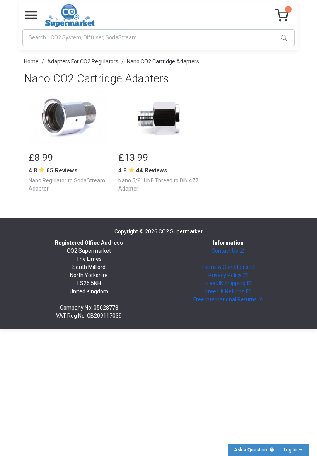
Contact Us (225, 251)
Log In (291, 450)
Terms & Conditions (225, 267)
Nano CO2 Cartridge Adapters (163, 61)
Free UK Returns (225, 291)
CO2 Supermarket (180, 231)
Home (31, 61)
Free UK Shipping (226, 283)
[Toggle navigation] (31, 15)
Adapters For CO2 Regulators (82, 61)
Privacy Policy (225, 275)
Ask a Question (251, 450)
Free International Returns (225, 299)
